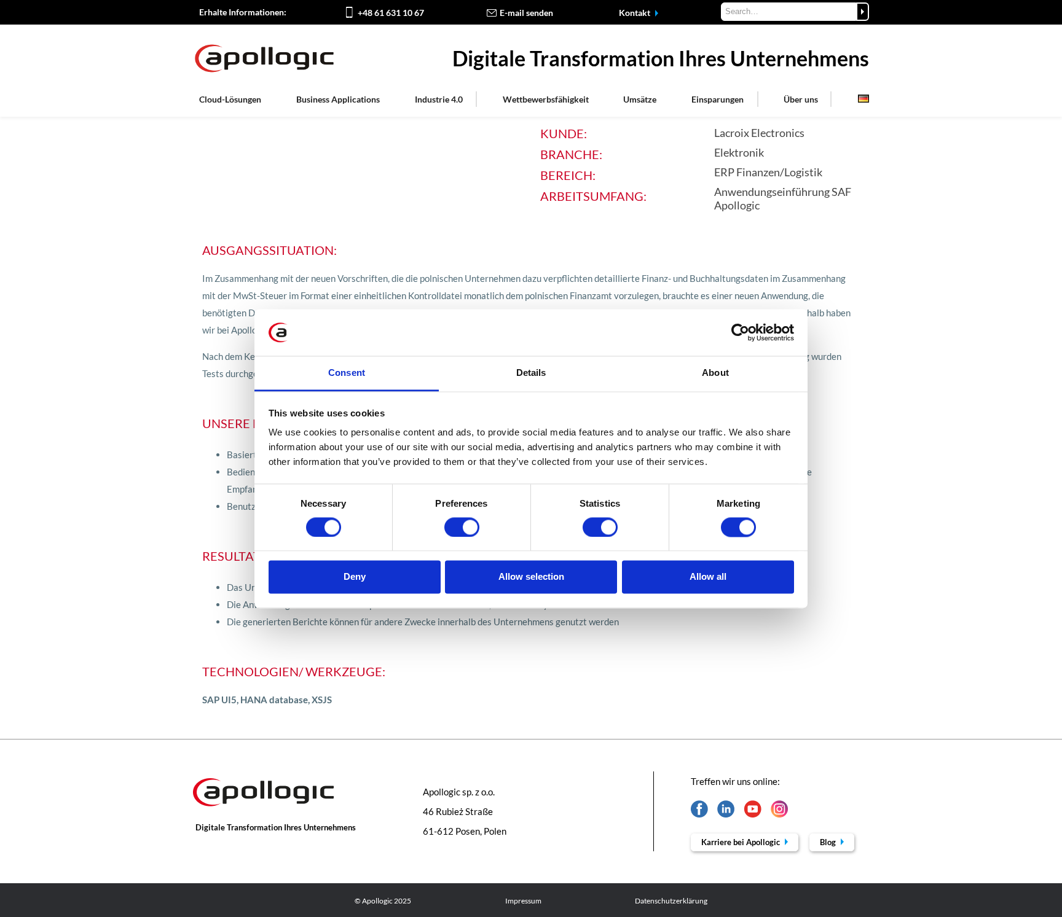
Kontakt (635, 12)
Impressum (523, 900)
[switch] (461, 527)
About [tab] (715, 373)
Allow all (708, 577)
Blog (829, 842)
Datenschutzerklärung (671, 900)
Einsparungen (717, 99)
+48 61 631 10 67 (391, 12)
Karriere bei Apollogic (741, 842)
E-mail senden (526, 12)
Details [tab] (531, 373)
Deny (355, 577)
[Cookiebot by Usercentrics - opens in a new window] (740, 332)
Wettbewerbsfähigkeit (546, 99)
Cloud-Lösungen (230, 99)
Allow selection (531, 577)
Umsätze (639, 99)
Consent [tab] (346, 373)
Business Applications (338, 99)
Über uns (801, 99)
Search (862, 11)
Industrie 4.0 (439, 99)
